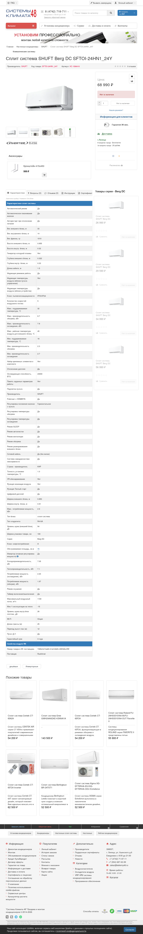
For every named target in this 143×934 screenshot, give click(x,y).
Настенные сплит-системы (66, 833)
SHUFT (44, 46)
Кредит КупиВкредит (17, 858)
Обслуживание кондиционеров (22, 855)
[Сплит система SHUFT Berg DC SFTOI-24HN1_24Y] (49, 98)
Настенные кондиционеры (27, 46)
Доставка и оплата (16, 871)
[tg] (16, 916)
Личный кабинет (48, 849)
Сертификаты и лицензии (19, 874)
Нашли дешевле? (116, 110)
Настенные (87, 833)
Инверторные (32, 666)
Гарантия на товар (16, 865)
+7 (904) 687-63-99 (117, 862)
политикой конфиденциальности (71, 931)
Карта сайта (47, 871)
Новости (79, 858)
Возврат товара (48, 868)
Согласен (130, 929)
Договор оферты (15, 862)
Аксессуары (15, 156)
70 (38, 548)
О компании (13, 884)
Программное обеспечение (87, 881)
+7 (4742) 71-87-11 (118, 858)
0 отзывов (131, 66)
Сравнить (102, 236)
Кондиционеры (43, 833)
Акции (44, 874)
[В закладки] (132, 76)
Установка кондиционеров (20, 833)
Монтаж (11, 852)
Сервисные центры (17, 893)
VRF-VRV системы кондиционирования (82, 876)
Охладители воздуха (84, 871)
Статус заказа (47, 855)
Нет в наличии (122, 103)
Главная (10, 46)
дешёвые (13, 666)
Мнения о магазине (50, 865)
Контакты (45, 862)
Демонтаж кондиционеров (20, 849)
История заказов (49, 852)
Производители (82, 849)
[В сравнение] (132, 81)
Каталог (12, 25)
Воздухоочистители (84, 868)
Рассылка (45, 858)
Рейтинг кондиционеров (107, 833)
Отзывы (78, 855)
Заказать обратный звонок (54, 17)
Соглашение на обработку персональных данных (19, 879)
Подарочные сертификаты (87, 852)
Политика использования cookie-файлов (18, 888)
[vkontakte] (7, 916)
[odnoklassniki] (11, 916)
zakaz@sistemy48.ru (119, 865)
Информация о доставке (19, 868)
